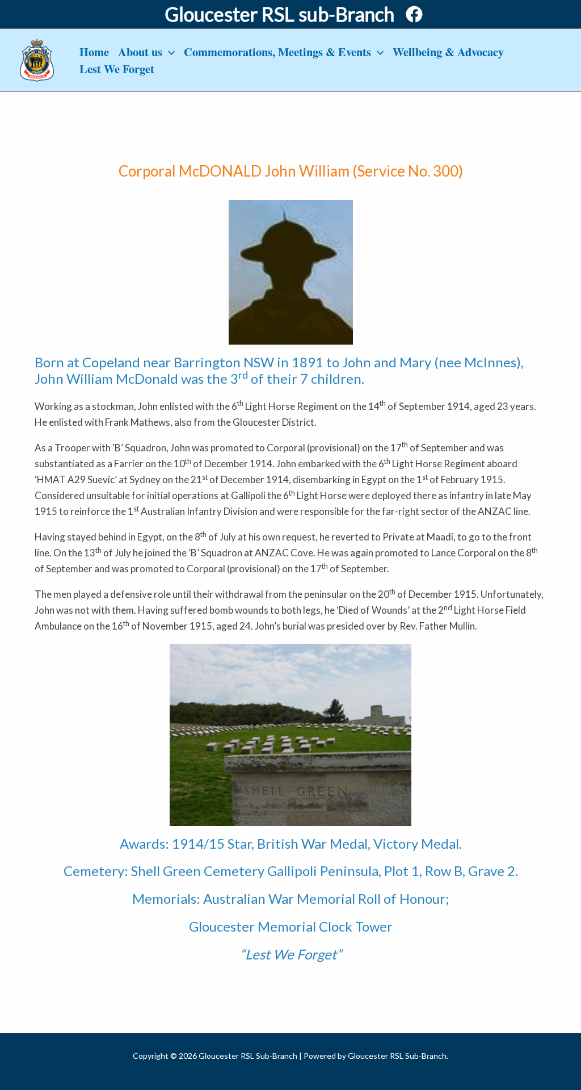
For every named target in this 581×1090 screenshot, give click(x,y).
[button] (168, 51)
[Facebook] (414, 14)
